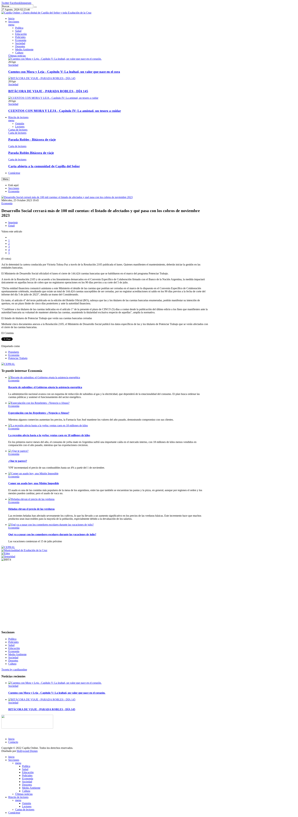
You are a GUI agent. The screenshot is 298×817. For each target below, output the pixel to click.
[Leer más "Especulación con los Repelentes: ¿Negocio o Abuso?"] (38, 402)
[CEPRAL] (8, 547)
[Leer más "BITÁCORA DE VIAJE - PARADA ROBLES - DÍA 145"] (41, 78)
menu (18, 763)
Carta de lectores (17, 132)
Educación (14, 648)
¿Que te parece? (17, 460)
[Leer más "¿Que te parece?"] (18, 450)
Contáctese (14, 812)
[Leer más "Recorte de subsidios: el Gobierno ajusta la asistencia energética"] (44, 377)
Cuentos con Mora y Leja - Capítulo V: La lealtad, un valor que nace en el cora (64, 72)
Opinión (26, 803)
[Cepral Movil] (8, 364)
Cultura (12, 663)
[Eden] (5, 553)
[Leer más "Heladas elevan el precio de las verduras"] (31, 499)
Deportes (13, 660)
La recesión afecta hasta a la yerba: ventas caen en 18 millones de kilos (49, 435)
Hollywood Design (27, 751)
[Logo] (27, 727)
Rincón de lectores (18, 797)
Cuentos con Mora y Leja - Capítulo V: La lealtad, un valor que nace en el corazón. (56, 692)
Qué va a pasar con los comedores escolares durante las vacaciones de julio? (52, 534)
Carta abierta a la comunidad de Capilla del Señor (44, 166)
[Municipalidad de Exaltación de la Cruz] (24, 550)
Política (12, 638)
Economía (13, 191)
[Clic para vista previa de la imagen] (67, 197)
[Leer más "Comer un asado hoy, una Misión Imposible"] (33, 473)
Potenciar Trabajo (17, 358)
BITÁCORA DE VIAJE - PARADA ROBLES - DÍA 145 (48, 91)
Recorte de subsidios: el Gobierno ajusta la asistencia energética (45, 387)
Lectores (26, 806)
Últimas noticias (24, 794)
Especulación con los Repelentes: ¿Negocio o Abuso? (38, 412)
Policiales (13, 642)
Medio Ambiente (17, 654)
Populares (13, 351)
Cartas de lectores (24, 809)
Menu (5, 179)
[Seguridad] (8, 556)
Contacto (13, 742)
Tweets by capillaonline (14, 669)
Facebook (15, 2)
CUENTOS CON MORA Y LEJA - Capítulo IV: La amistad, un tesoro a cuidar (64, 111)
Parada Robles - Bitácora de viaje (32, 139)
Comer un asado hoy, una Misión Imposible (33, 483)
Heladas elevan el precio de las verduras (31, 508)
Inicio (11, 738)
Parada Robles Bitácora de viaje (31, 153)
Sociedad (13, 65)
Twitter (5, 2)
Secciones (13, 188)
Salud (11, 645)
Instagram (26, 2)
